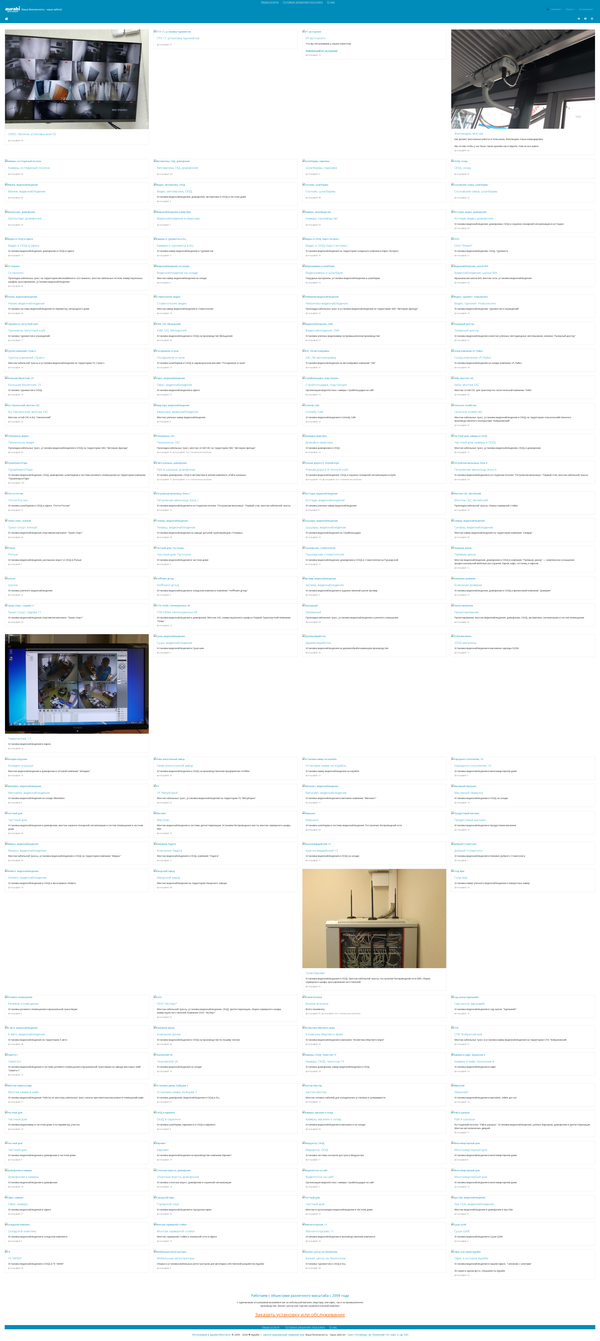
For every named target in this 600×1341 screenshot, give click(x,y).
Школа (13, 585)
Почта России (18, 500)
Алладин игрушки (20, 765)
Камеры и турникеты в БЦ (175, 245)
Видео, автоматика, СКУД (174, 191)
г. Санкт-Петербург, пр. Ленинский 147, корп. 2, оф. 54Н (376, 1334)
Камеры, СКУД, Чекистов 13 (325, 1061)
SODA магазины (465, 643)
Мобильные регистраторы (175, 1258)
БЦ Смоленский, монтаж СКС (28, 412)
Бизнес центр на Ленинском (325, 1258)
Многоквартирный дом (470, 1150)
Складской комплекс (22, 1231)
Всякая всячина (317, 1003)
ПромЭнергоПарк (20, 469)
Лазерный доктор (466, 330)
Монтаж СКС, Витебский (471, 500)
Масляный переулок (468, 793)
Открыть (569, 9)
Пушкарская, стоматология (325, 554)
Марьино (312, 820)
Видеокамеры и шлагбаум (324, 273)
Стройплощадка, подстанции (326, 385)
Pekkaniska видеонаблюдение (327, 303)
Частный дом (17, 820)
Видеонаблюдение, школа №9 (475, 273)
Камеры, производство (322, 218)
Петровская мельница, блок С (178, 500)
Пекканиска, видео (21, 442)
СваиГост (14, 1061)
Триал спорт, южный (22, 527)
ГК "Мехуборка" (167, 793)
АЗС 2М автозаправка (321, 357)
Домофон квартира (319, 442)
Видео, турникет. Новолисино (475, 303)
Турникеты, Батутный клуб (26, 330)
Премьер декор (465, 554)
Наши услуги (270, 2)
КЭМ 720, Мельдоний (172, 330)
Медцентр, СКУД (317, 1150)
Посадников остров (171, 357)
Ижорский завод (168, 877)
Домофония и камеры (23, 1177)
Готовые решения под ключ (303, 2)
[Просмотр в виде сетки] (585, 19)
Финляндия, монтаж (468, 133)
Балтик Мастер (316, 1092)
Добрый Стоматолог (468, 850)
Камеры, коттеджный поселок (29, 168)
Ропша (13, 554)
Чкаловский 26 (167, 1061)
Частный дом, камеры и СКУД (475, 442)
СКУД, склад (462, 168)
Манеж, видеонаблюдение (26, 191)
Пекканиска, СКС (168, 442)
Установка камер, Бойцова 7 (177, 1092)
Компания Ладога (169, 850)
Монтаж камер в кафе (23, 1092)
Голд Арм (460, 877)
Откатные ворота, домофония (178, 1177)
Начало (6, 19)
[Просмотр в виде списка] (592, 19)
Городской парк (168, 1204)
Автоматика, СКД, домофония (177, 168)
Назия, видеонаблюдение (26, 303)
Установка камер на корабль (326, 765)
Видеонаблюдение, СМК (322, 330)
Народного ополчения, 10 (472, 765)
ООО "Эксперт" (167, 1003)
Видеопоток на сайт (320, 1177)
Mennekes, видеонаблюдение (29, 793)
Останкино (16, 273)
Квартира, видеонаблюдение (177, 412)
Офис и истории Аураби (471, 1258)
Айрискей (461, 1092)
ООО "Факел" (463, 245)
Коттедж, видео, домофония (473, 218)
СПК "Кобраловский (468, 1034)
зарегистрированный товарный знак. (284, 1334)
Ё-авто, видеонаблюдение (26, 1034)
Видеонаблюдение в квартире (178, 218)
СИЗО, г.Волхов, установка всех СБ (32, 134)
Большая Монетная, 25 (24, 385)
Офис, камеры (18, 1204)
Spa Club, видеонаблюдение (474, 1204)
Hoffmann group (168, 585)
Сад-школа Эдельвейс (469, 1003)
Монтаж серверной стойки (176, 1231)
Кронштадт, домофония (25, 218)
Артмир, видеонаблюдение (325, 585)
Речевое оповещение (23, 1003)
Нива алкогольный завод (175, 765)
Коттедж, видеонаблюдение (325, 500)
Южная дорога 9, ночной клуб (327, 469)
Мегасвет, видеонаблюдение (326, 793)
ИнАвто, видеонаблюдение (27, 877)
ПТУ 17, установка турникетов (178, 38)
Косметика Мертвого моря (324, 1034)
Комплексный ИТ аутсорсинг (322, 50)
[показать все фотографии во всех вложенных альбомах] (578, 19)
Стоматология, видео (172, 303)
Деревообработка (318, 643)
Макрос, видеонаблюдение (27, 850)
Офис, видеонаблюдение (174, 385)
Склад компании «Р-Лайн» (472, 357)
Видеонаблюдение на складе (177, 273)
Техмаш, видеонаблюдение (176, 527)
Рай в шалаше (464, 1119)
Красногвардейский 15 (322, 850)
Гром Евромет (315, 973)
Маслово (163, 820)
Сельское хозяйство (468, 412)
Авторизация (585, 9)
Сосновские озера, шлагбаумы (475, 191)
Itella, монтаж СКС (466, 385)
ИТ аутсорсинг (316, 38)
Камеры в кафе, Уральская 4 (474, 1061)
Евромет (163, 1150)
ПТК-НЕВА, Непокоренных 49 (177, 612)
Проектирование (466, 612)
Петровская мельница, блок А (475, 469)
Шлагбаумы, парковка (321, 168)
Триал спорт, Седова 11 (24, 612)
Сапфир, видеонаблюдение (473, 527)
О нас (331, 2)
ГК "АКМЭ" (15, 1258)
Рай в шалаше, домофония (176, 469)
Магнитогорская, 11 (320, 1231)
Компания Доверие (468, 585)
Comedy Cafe (314, 412)
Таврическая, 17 (19, 738)
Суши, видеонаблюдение (174, 643)
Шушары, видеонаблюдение (326, 527)
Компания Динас (169, 1034)
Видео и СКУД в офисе (23, 245)
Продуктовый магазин (470, 820)
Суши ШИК (462, 1231)
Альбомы (555, 9)
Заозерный (313, 612)
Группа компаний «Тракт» (26, 357)
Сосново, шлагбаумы (320, 191)
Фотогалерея (199, 1334)
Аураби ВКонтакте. (220, 1334)
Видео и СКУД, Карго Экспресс (327, 245)
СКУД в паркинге (169, 1119)
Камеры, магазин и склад (323, 1119)
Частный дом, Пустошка (174, 554)
